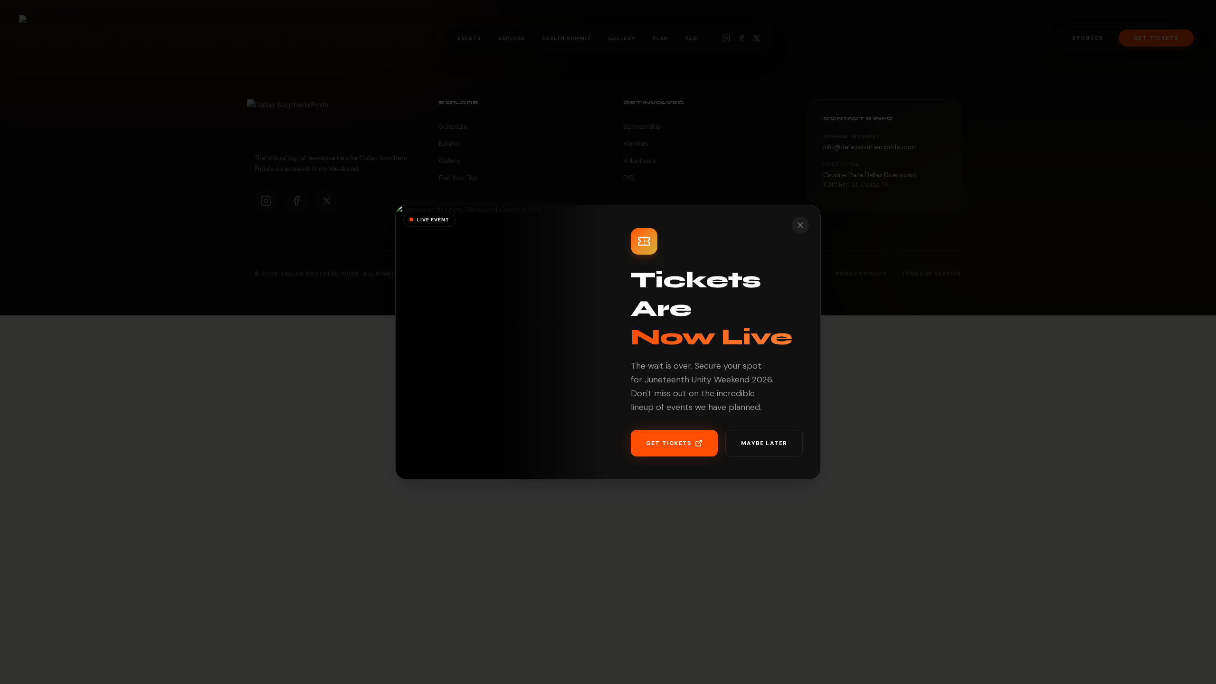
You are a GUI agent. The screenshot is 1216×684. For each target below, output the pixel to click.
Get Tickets (668, 443)
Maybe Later (764, 443)
